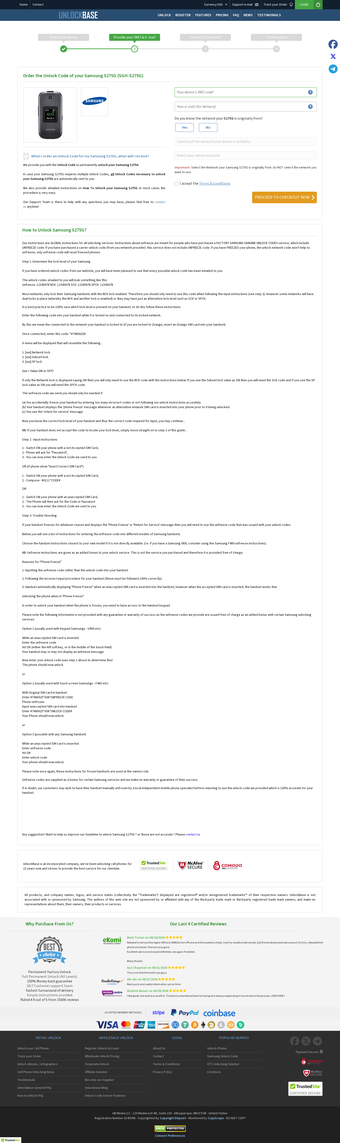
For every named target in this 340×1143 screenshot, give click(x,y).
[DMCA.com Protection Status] (170, 1129)
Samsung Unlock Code (222, 1056)
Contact (38, 4)
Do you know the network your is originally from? (219, 118)
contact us (193, 834)
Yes (184, 127)
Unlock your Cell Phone (33, 1048)
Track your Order (29, 1056)
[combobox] (245, 142)
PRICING (222, 15)
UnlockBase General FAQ (34, 1088)
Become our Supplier (99, 1080)
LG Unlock (214, 1072)
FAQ (236, 15)
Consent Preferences (170, 1135)
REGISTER (183, 15)
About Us (159, 1048)
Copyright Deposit (173, 1118)
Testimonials (26, 1080)
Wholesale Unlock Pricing (102, 1056)
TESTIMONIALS (269, 15)
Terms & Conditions (214, 183)
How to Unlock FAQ (30, 1095)
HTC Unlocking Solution (223, 1064)
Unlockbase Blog (96, 1088)
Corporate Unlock (97, 1064)
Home (24, 4)
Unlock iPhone (217, 1048)
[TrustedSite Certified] (154, 865)
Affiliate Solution (96, 1072)
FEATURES (203, 15)
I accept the (205, 183)
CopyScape (216, 1118)
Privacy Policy (162, 1072)
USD (213, 4)
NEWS (248, 15)
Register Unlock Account (102, 1048)
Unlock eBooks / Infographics (37, 1064)
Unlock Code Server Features (105, 1095)
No (208, 127)
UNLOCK (164, 15)
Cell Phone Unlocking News (35, 1072)
